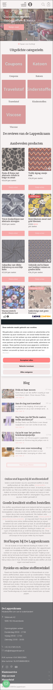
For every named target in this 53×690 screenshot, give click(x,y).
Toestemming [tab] (9, 322)
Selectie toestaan (26, 366)
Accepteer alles (26, 360)
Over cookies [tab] (26, 322)
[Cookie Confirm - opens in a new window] (41, 316)
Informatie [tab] (43, 322)
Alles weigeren (26, 372)
